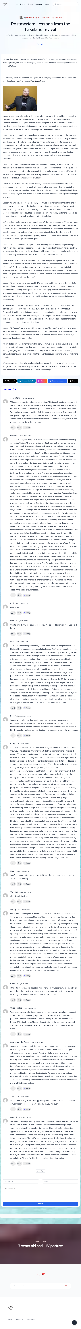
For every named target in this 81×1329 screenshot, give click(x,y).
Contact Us (31, 1319)
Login (47, 4)
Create (40, 1204)
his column (39, 81)
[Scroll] (74, 1322)
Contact (38, 4)
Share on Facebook (58, 381)
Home (15, 4)
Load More (40, 1171)
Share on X (11, 381)
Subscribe (40, 44)
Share (43, 381)
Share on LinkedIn (28, 381)
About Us (19, 1319)
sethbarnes (30, 17)
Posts (22, 4)
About (30, 4)
